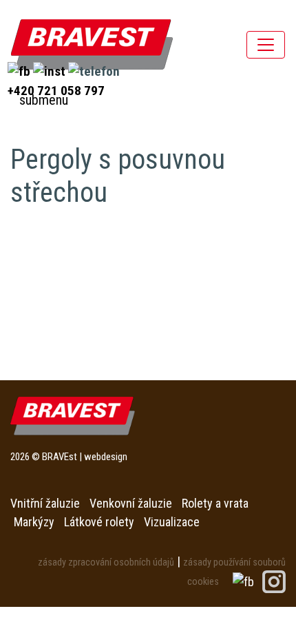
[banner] (92, 44)
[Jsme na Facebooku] (245, 580)
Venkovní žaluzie (130, 503)
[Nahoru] (254, 600)
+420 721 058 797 (56, 91)
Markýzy (34, 522)
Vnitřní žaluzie (45, 503)
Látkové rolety (99, 522)
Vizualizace (172, 522)
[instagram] (50, 71)
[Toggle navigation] (265, 45)
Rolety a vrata (215, 503)
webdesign (105, 457)
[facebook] (20, 71)
